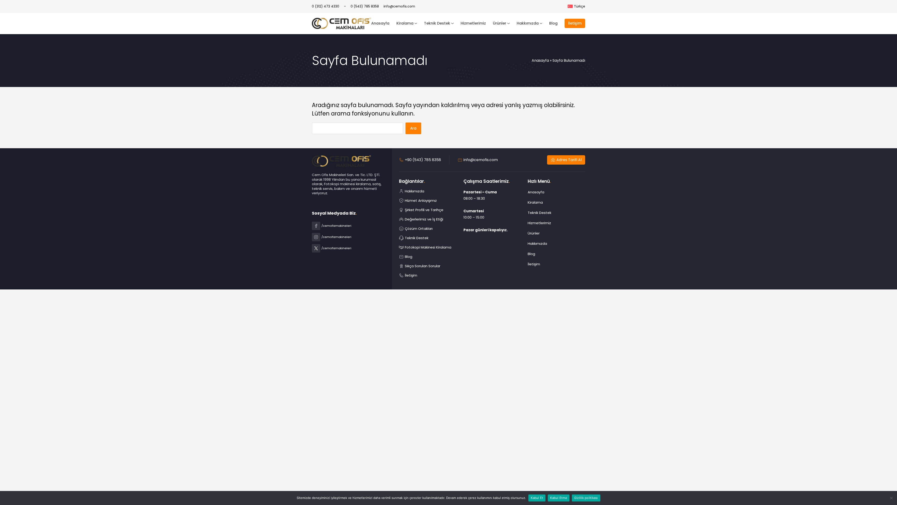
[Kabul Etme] (891, 498)
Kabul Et (537, 498)
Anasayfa (540, 60)
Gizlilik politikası (586, 498)
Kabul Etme (558, 498)
